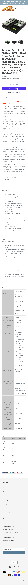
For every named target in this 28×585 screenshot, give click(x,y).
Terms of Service (8, 508)
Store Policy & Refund (9, 512)
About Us (5, 496)
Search (5, 492)
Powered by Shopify (19, 580)
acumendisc (11, 580)
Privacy (5, 504)
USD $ (13, 562)
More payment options (14, 92)
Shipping (4, 78)
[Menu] (25, 8)
